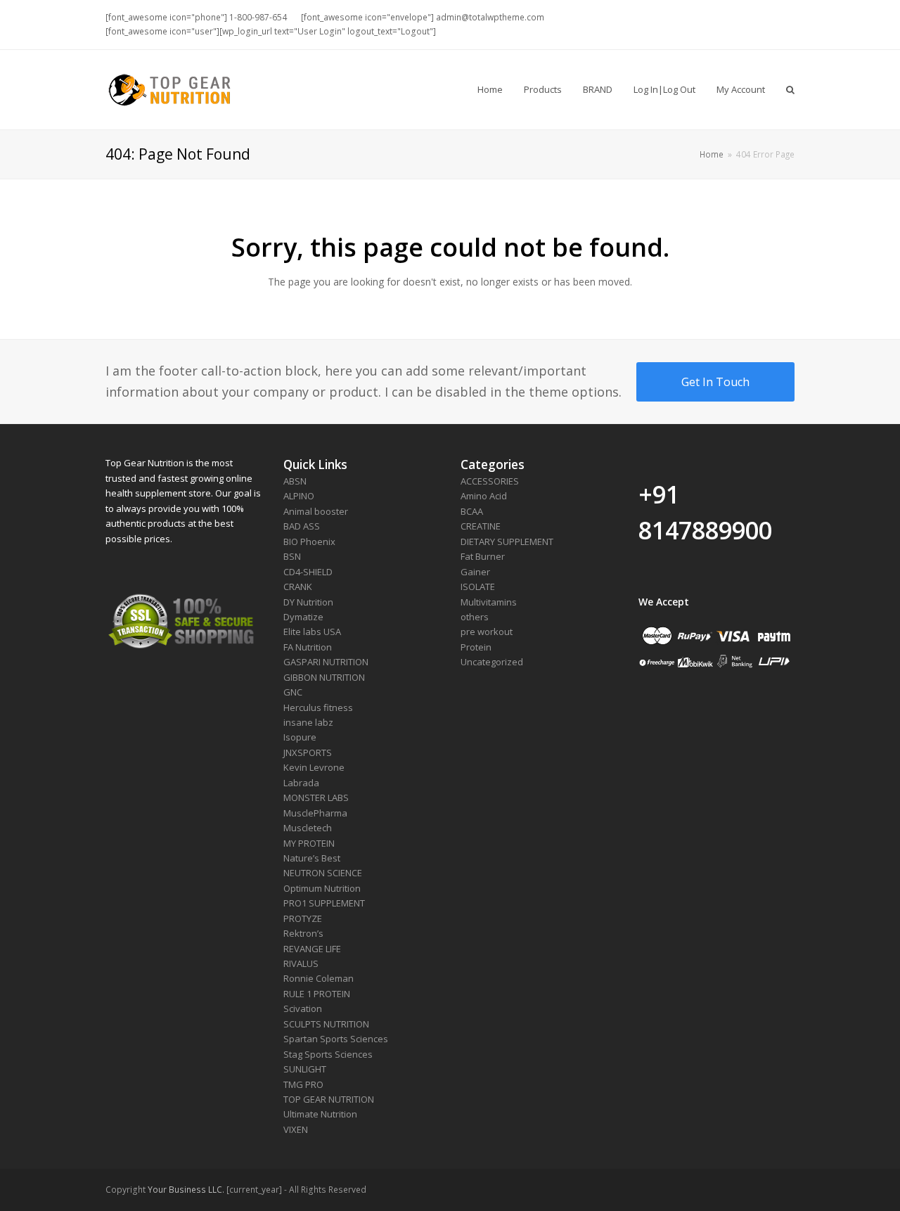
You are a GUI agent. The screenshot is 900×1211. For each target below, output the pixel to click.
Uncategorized (492, 661)
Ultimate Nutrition (320, 1114)
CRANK (297, 586)
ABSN (295, 481)
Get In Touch (715, 382)
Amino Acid (484, 495)
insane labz (308, 722)
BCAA (472, 511)
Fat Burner (483, 556)
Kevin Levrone (314, 767)
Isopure (299, 737)
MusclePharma (315, 813)
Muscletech (307, 827)
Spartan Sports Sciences (335, 1038)
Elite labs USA (312, 631)
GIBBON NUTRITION (324, 677)
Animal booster (315, 511)
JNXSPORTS (307, 752)
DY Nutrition (308, 602)
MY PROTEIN (309, 843)
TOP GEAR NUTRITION (328, 1099)
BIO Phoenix (309, 541)
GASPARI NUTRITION (325, 661)
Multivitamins (489, 602)
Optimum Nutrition (322, 888)
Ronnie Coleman (318, 978)
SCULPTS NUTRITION (326, 1024)
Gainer (475, 571)
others (475, 616)
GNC (292, 692)
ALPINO (298, 495)
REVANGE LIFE (312, 948)
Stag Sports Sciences (328, 1054)
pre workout (487, 631)
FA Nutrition (307, 647)
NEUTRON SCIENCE (322, 872)
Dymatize (303, 616)
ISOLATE (478, 586)
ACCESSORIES (490, 481)
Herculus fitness (318, 707)
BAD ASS (301, 526)
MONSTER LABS (316, 797)
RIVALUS (301, 963)
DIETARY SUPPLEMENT (507, 541)
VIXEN (295, 1129)
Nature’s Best (311, 858)
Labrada (301, 782)
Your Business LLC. (186, 1190)
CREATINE (481, 526)
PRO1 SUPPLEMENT (324, 903)
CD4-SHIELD (308, 571)
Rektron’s (303, 933)
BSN (292, 556)
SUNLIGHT (304, 1069)
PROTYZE (302, 918)
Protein (476, 647)
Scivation (302, 1008)
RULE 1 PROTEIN (316, 993)
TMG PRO (303, 1084)
